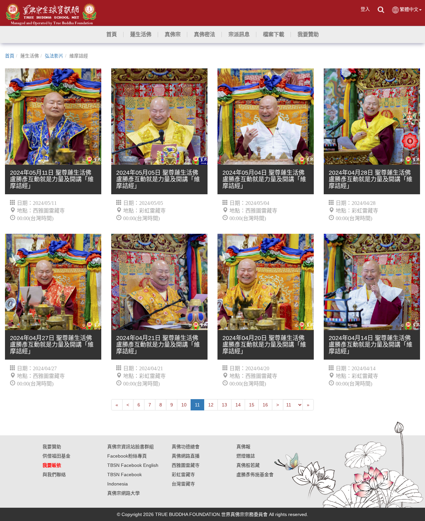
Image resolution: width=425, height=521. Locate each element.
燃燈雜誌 (245, 456)
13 (224, 404)
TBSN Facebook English (132, 465)
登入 (365, 9)
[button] (141, 34)
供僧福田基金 (56, 456)
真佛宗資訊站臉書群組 (130, 446)
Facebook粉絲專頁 (127, 456)
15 (251, 404)
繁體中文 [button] (409, 9)
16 (265, 404)
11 (197, 404)
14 (238, 404)
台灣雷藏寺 (183, 483)
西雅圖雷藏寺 (186, 465)
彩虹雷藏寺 (183, 474)
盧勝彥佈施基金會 (255, 474)
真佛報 (243, 446)
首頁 (9, 55)
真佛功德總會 (186, 446)
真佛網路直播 (186, 456)
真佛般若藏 (248, 465)
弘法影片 (54, 55)
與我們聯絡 (54, 474)
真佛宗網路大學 (123, 493)
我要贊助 (51, 446)
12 (210, 404)
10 (184, 404)
